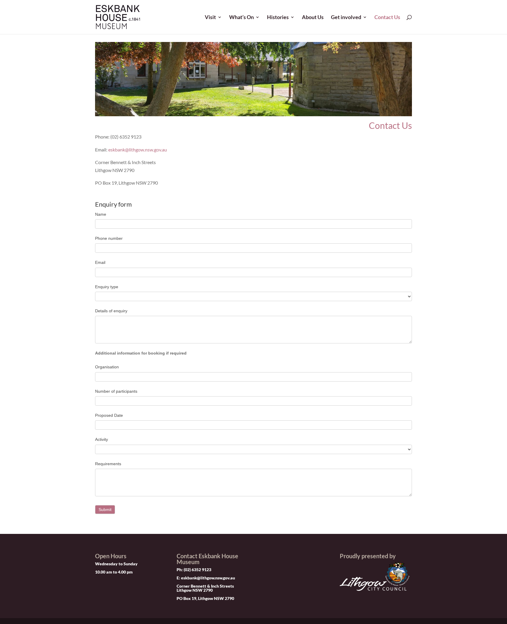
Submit (105, 509)
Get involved (346, 17)
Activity (101, 439)
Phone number (109, 238)
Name (100, 214)
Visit (210, 17)
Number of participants (116, 391)
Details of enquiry (111, 310)
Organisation (107, 367)
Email (100, 262)
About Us (313, 17)
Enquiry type (106, 286)
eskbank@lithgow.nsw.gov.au (137, 149)
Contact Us (387, 17)
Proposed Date (109, 415)
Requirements (108, 463)
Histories (278, 17)
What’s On (241, 17)
